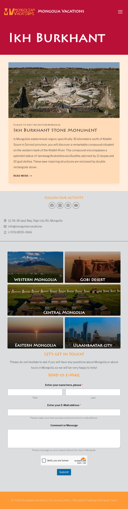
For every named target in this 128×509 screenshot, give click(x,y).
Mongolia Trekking (84, 500)
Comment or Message (64, 425)
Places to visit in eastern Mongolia (36, 125)
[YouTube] (76, 205)
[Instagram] (60, 205)
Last (93, 397)
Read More (22, 175)
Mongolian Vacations (34, 500)
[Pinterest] (68, 205)
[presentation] (64, 90)
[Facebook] (52, 205)
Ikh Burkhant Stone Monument (55, 130)
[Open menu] (120, 11)
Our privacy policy (60, 500)
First (35, 397)
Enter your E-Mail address (64, 405)
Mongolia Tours (107, 500)
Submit (64, 472)
